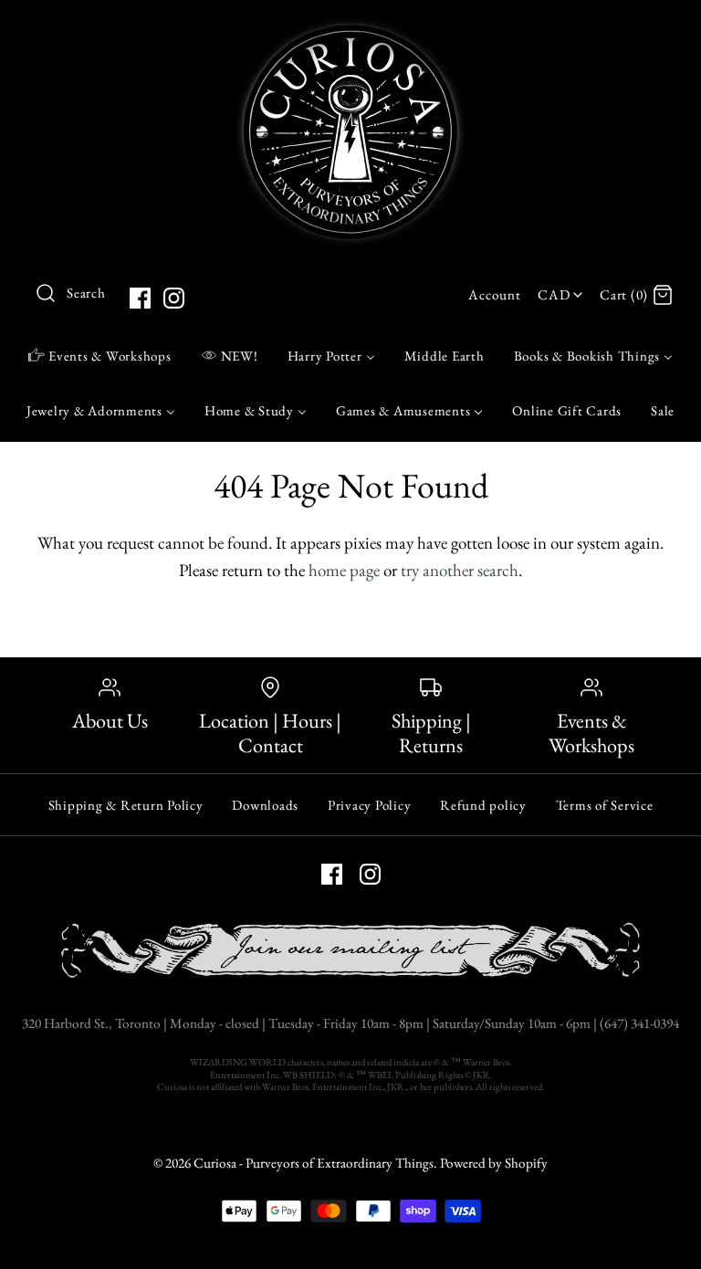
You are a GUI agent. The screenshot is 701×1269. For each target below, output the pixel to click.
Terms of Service (605, 804)
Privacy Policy (370, 804)
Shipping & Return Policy (126, 804)
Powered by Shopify (494, 1163)
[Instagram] (173, 298)
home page (344, 570)
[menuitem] (100, 355)
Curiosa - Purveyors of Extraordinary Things (314, 1163)
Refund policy (483, 804)
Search (86, 293)
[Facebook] (140, 298)
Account (494, 295)
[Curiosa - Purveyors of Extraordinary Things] (350, 31)
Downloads (265, 804)
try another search (459, 570)
